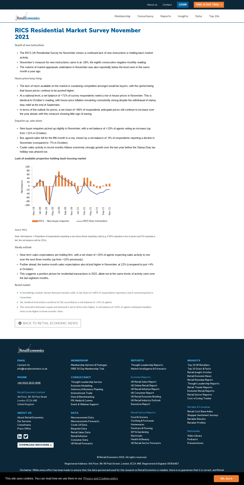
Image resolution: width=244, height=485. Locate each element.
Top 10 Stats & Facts (199, 368)
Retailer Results (196, 419)
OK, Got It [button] (226, 478)
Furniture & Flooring (142, 428)
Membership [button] (122, 16)
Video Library (194, 435)
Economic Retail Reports (201, 391)
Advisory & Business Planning (87, 389)
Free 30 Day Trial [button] (208, 4)
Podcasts (192, 439)
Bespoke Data (79, 428)
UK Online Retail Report (144, 385)
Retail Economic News (199, 376)
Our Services (24, 421)
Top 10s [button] (214, 16)
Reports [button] (166, 16)
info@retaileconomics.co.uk (32, 368)
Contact (167, 4)
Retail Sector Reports (199, 394)
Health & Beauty (140, 439)
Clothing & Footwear (142, 420)
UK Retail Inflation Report (145, 389)
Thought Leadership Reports (147, 365)
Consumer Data (79, 440)
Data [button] (198, 16)
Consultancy (24, 425)
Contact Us (23, 365)
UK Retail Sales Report (143, 381)
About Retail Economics (30, 417)
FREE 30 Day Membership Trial (87, 368)
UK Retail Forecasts (82, 443)
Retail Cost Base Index (200, 411)
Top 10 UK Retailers (198, 365)
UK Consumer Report (142, 393)
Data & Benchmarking (82, 397)
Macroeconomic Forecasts (85, 421)
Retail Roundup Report (200, 380)
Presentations (195, 443)
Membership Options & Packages (89, 365)
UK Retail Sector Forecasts (146, 443)
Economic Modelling (81, 385)
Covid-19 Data (79, 425)
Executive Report (140, 404)
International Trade (81, 393)
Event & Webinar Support (85, 404)
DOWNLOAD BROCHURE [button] (34, 445)
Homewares (137, 424)
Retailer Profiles (196, 422)
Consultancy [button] (145, 16)
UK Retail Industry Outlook (146, 400)
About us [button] (152, 4)
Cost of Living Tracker (199, 398)
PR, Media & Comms (82, 400)
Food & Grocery (139, 417)
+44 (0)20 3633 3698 (29, 383)
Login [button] (182, 4)
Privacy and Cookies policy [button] (100, 478)
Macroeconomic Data (82, 417)
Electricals (136, 435)
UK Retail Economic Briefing (146, 396)
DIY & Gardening (140, 432)
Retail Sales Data (80, 432)
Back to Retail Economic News (50, 323)
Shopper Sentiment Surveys (202, 415)
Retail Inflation (79, 436)
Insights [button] (183, 16)
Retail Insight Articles (199, 372)
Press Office (24, 428)
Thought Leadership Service (86, 382)
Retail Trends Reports (199, 387)
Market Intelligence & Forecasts (148, 368)
